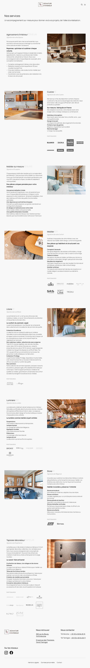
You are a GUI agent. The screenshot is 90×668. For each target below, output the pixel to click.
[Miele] (60, 150)
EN (85, 4)
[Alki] (50, 284)
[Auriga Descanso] (19, 383)
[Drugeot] (60, 284)
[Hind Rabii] (29, 448)
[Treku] (70, 292)
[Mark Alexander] (19, 605)
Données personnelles (48, 662)
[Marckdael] (39, 448)
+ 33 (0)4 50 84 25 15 (77, 634)
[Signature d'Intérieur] (45, 4)
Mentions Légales (33, 662)
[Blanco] (50, 142)
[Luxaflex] (50, 523)
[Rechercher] (82, 5)
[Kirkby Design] (10, 605)
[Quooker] (70, 150)
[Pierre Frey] (39, 605)
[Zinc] (19, 613)
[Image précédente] (49, 48)
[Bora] (60, 142)
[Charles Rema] (70, 142)
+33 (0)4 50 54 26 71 (78, 638)
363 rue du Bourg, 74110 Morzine (42, 635)
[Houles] (39, 597)
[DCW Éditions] (19, 448)
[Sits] (50, 292)
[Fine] (29, 597)
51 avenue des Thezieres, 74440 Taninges (45, 641)
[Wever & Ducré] (10, 454)
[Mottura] (60, 523)
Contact (59, 662)
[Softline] (60, 292)
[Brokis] (10, 448)
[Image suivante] (83, 48)
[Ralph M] (80, 284)
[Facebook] (11, 652)
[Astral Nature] (10, 383)
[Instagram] (6, 652)
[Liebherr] (50, 150)
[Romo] (10, 614)
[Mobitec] (70, 284)
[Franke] (80, 143)
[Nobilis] (29, 605)
